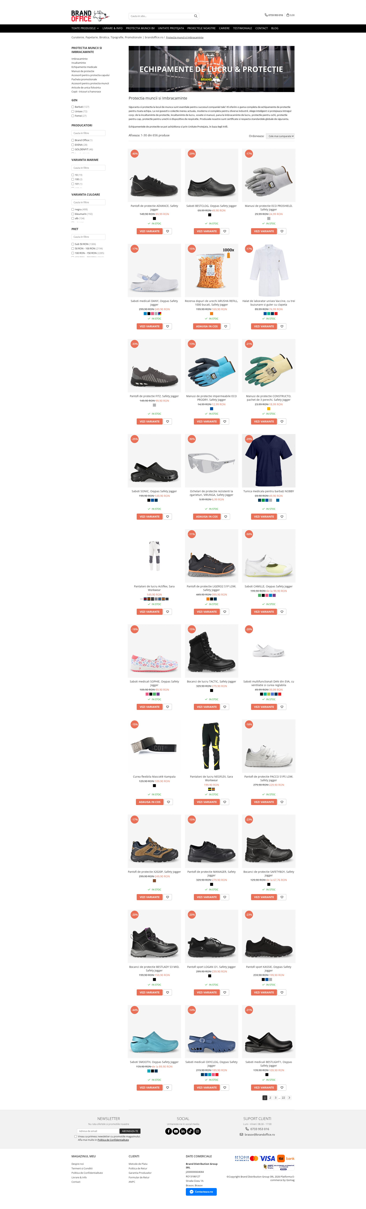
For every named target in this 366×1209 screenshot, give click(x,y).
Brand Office (82, 140)
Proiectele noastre (201, 28)
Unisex (79, 111)
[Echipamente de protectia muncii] (212, 69)
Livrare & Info (113, 28)
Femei (78, 115)
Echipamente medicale (84, 67)
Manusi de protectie (82, 71)
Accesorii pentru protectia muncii (90, 83)
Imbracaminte (79, 58)
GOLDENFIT (81, 149)
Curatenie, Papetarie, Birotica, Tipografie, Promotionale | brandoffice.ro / (118, 37)
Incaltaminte (78, 62)
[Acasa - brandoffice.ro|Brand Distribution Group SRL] (90, 16)
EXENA (79, 144)
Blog (274, 28)
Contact (261, 28)
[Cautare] (195, 16)
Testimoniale (242, 28)
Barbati (79, 106)
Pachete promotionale (84, 79)
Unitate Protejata (171, 28)
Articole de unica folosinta (86, 87)
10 (76, 175)
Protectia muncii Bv (140, 28)
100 (77, 179)
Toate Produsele (83, 28)
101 (77, 183)
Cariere (224, 28)
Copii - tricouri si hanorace (86, 91)
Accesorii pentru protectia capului (90, 75)
